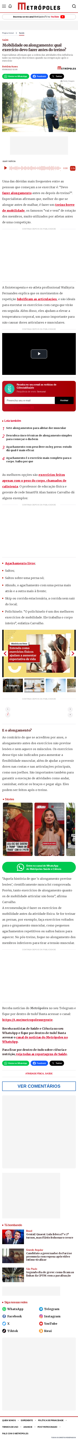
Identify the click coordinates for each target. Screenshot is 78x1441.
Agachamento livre (20, 563)
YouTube (50, 1323)
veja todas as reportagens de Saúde (41, 1054)
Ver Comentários (39, 1086)
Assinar (64, 400)
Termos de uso (10, 1427)
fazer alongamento (17, 193)
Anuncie (27, 1427)
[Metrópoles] (39, 6)
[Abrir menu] (4, 6)
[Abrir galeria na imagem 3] (56, 685)
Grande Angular (34, 1250)
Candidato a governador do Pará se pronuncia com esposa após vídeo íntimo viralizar (49, 1256)
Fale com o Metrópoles (15, 1433)
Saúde (21, 33)
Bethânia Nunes (10, 66)
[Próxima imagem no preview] (73, 653)
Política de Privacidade (51, 1420)
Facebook (14, 1316)
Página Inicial (8, 33)
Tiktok (12, 1331)
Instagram (52, 1316)
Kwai (48, 1331)
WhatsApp (15, 1309)
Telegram (51, 1309)
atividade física (34, 1073)
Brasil (29, 1231)
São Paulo (31, 1269)
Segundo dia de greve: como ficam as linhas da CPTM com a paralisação (50, 1274)
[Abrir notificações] (10, 6)
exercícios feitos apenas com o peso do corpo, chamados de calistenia (34, 480)
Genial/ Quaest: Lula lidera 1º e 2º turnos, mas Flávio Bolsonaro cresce (49, 1236)
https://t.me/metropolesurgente (27, 1020)
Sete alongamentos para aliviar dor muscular (36, 428)
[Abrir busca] (74, 6)
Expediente (27, 1420)
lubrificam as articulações (37, 299)
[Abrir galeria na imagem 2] (34, 685)
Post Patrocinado (48, 1427)
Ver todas (17, 407)
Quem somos (9, 1420)
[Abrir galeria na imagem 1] (39, 653)
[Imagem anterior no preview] (5, 653)
